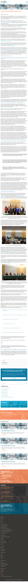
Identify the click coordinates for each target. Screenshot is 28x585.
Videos (2, 558)
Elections (2, 546)
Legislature (2, 538)
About (2, 516)
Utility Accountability (4, 395)
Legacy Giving (3, 566)
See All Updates (4, 501)
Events (2, 572)
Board (1, 520)
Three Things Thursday (5, 364)
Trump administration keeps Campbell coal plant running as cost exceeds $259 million (7, 496)
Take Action (14, 378)
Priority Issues (3, 524)
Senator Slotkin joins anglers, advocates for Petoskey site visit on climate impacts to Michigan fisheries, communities (7, 487)
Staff (1, 519)
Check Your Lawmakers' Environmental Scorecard (6, 481)
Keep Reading (4, 435)
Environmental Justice (4, 389)
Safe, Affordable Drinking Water (5, 528)
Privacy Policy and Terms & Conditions (6, 576)
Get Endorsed (3, 550)
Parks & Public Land (4, 392)
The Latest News (12, 489)
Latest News (3, 552)
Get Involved (3, 568)
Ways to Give (3, 560)
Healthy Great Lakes (4, 390)
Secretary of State (3, 542)
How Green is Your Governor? (7, 476)
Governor (2, 539)
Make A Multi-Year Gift (4, 563)
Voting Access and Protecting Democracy (6, 530)
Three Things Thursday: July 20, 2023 (8, 430)
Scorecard (3, 535)
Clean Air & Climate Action (5, 387)
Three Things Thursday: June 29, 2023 (8, 445)
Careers (2, 522)
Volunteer (2, 571)
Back (4, 360)
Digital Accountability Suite (6, 475)
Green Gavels (4, 478)
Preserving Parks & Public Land (5, 531)
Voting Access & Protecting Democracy (7, 397)
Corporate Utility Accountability (5, 536)
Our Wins (2, 547)
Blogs (1, 555)
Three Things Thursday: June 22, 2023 (8, 461)
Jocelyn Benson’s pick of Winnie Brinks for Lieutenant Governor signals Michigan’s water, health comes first (7, 492)
